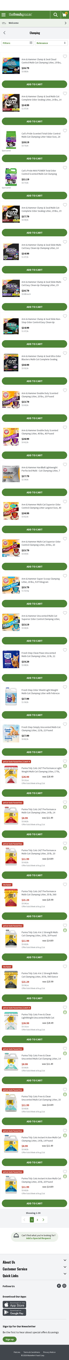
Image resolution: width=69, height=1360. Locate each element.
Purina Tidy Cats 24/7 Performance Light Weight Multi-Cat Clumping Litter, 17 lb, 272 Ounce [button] (41, 770)
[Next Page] (44, 1219)
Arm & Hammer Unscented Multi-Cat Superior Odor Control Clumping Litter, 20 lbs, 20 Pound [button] (41, 617)
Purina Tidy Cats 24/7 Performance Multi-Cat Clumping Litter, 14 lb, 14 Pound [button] (39, 811)
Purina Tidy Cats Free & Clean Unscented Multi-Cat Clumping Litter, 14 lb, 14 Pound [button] (41, 1057)
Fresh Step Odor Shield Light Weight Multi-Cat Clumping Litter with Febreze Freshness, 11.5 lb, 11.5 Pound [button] (41, 691)
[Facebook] (59, 1287)
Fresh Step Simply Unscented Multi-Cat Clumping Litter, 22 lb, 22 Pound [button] (41, 729)
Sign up (10, 1339)
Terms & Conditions (31, 1352)
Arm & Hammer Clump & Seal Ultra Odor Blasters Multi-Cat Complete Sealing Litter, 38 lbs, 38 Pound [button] (41, 358)
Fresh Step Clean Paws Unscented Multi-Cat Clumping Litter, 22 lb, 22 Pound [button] (39, 654)
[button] (55, 15)
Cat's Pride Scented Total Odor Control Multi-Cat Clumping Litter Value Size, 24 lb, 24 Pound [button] (41, 135)
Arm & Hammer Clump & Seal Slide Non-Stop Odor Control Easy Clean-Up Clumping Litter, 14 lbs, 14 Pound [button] (41, 320)
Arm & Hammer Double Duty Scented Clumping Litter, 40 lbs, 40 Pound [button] (40, 432)
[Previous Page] (25, 1219)
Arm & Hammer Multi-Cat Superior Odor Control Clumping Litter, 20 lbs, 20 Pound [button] (41, 543)
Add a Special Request (38, 1238)
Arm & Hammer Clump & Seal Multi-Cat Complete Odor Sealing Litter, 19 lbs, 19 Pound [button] (41, 209)
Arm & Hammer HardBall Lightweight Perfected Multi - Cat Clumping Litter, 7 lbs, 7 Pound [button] (41, 469)
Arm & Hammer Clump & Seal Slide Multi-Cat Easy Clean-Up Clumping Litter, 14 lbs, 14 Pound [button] (41, 246)
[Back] (4, 33)
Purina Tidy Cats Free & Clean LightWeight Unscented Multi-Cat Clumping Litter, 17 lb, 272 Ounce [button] (38, 1016)
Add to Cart (35, 84)
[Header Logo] (20, 14)
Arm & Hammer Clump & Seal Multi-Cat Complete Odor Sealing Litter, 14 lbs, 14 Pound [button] (41, 98)
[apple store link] (14, 1307)
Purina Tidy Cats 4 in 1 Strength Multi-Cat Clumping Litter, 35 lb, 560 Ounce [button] (40, 975)
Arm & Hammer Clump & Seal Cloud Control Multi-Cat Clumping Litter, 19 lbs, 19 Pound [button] (41, 61)
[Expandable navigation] (3, 14)
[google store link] (14, 1314)
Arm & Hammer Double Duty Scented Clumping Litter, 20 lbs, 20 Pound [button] (40, 395)
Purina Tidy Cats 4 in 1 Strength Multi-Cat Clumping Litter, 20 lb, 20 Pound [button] (40, 934)
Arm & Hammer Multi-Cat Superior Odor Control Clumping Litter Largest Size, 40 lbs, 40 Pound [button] (41, 506)
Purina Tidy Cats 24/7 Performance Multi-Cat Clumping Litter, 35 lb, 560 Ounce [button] (39, 893)
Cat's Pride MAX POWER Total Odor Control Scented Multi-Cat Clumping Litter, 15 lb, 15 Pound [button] (39, 172)
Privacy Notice (49, 1352)
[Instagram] (64, 1287)
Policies (17, 1352)
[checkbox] (65, 56)
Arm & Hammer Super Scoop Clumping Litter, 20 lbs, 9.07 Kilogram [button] (41, 580)
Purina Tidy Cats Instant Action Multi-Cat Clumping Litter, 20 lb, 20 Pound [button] (41, 1180)
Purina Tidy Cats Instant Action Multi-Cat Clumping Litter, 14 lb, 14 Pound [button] (41, 1139)
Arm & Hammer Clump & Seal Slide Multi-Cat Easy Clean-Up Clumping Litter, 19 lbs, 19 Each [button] (41, 283)
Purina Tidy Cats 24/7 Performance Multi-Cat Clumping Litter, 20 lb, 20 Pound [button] (39, 852)
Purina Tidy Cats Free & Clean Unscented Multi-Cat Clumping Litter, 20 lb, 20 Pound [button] (41, 1098)
